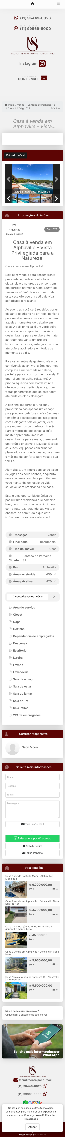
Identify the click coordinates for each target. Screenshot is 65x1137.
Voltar (56, 108)
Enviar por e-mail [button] (34, 824)
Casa (11, 108)
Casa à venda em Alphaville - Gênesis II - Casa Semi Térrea (32, 902)
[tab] (15, 155)
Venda (20, 104)
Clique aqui (11, 1014)
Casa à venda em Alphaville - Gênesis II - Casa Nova (32, 953)
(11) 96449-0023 (35, 18)
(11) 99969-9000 (35, 28)
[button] (9, 179)
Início (10, 104)
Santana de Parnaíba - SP (42, 104)
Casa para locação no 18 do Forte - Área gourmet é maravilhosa (28, 928)
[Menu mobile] (32, 4)
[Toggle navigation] (58, 4)
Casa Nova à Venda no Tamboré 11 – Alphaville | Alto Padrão (32, 978)
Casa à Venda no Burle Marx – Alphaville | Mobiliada (29, 877)
